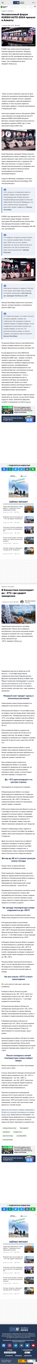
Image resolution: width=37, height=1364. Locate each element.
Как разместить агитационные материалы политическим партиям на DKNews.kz (18, 1341)
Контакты (28, 1356)
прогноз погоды (8, 1136)
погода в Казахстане (9, 1128)
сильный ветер (8, 1139)
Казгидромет (24, 1128)
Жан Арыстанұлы (30, 601)
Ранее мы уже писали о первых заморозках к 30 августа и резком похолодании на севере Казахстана (18, 1112)
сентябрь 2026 (21, 1136)
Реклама (18, 1356)
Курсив (28, 402)
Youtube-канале (19, 397)
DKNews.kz (13, 64)
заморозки (6, 1132)
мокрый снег (18, 1132)
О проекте (9, 1356)
